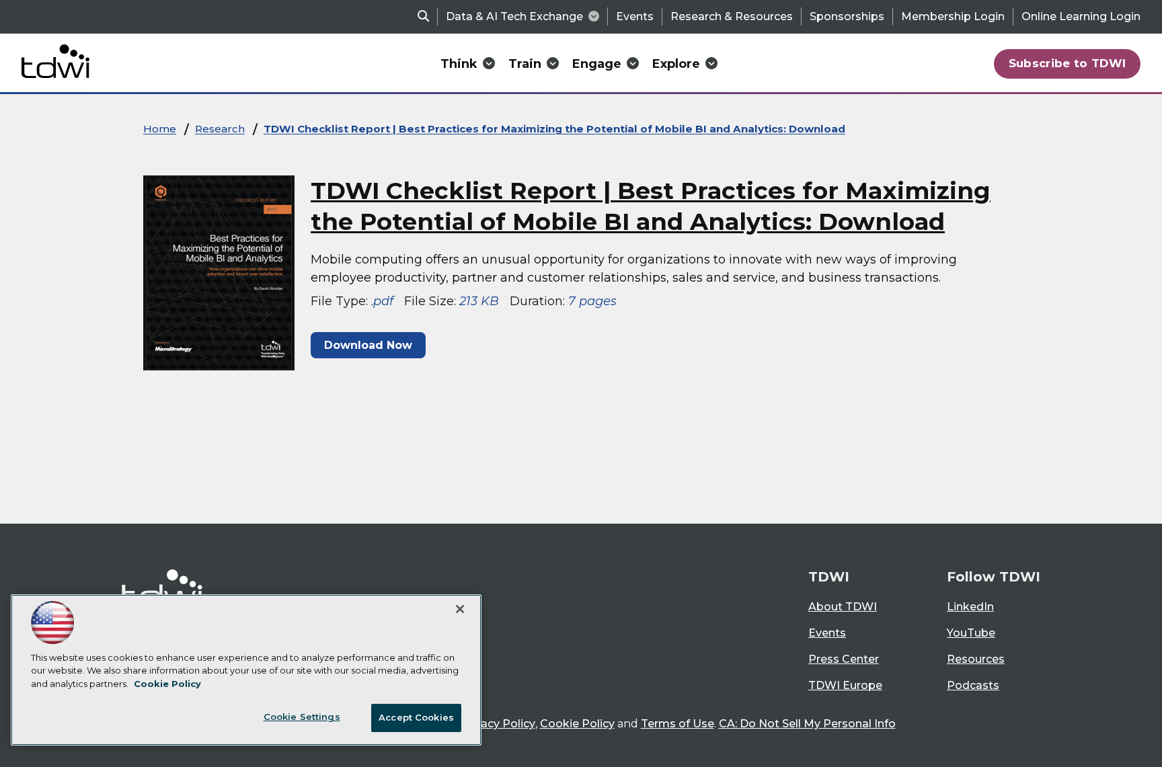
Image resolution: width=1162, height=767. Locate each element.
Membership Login (953, 16)
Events (635, 16)
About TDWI (842, 606)
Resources (976, 659)
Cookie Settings (302, 716)
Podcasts (973, 685)
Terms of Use (677, 723)
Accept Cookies (416, 717)
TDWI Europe (845, 685)
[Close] (460, 609)
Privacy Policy (497, 723)
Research (220, 128)
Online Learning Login (1080, 16)
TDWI (828, 577)
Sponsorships (847, 16)
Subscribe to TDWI (1067, 63)
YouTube (971, 633)
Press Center (843, 659)
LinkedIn (970, 606)
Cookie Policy (577, 723)
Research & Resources (731, 16)
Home (159, 128)
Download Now (368, 345)
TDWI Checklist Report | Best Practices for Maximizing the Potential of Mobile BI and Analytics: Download (554, 128)
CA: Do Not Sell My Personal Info (807, 723)
